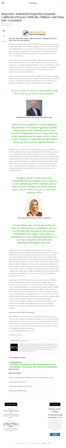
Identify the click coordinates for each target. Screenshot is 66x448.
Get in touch (32, 351)
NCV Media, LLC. (20, 443)
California (14, 365)
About (27, 443)
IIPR (34, 367)
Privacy (37, 443)
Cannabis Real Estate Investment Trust (38, 365)
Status (49, 443)
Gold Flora (27, 367)
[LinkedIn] (3, 42)
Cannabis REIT (15, 367)
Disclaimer (43, 443)
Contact (32, 443)
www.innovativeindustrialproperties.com (21, 330)
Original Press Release (16, 335)
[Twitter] (3, 37)
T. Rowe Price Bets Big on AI (11, 411)
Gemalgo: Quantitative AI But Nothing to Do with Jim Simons (11, 424)
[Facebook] (3, 32)
